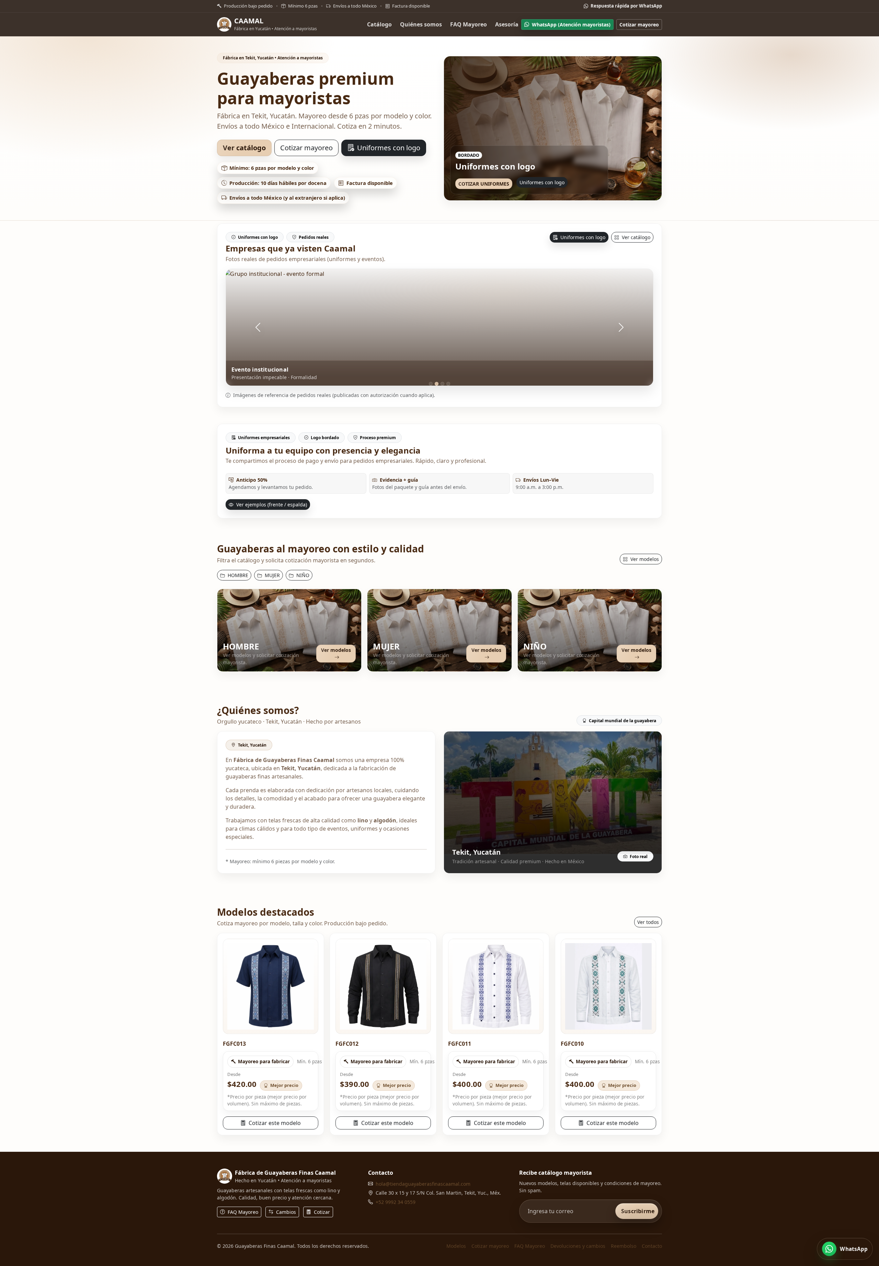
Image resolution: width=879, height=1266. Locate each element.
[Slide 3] (558, 190)
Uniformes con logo (387, 147)
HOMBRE (237, 575)
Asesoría (506, 24)
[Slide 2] (553, 190)
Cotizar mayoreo (639, 24)
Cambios (285, 1212)
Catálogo (379, 24)
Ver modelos (644, 559)
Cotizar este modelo (274, 1123)
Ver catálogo (244, 147)
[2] (436, 384)
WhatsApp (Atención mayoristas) (571, 24)
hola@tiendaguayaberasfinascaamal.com (423, 1184)
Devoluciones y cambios (577, 1246)
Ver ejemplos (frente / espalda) (271, 504)
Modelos (456, 1246)
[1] (431, 384)
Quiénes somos (421, 24)
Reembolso (623, 1246)
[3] (442, 384)
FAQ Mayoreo (468, 24)
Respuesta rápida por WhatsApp (626, 6)
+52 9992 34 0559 (395, 1202)
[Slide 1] (547, 190)
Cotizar (321, 1212)
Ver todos (648, 922)
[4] (448, 384)
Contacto (652, 1246)
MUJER (271, 575)
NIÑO (302, 575)
